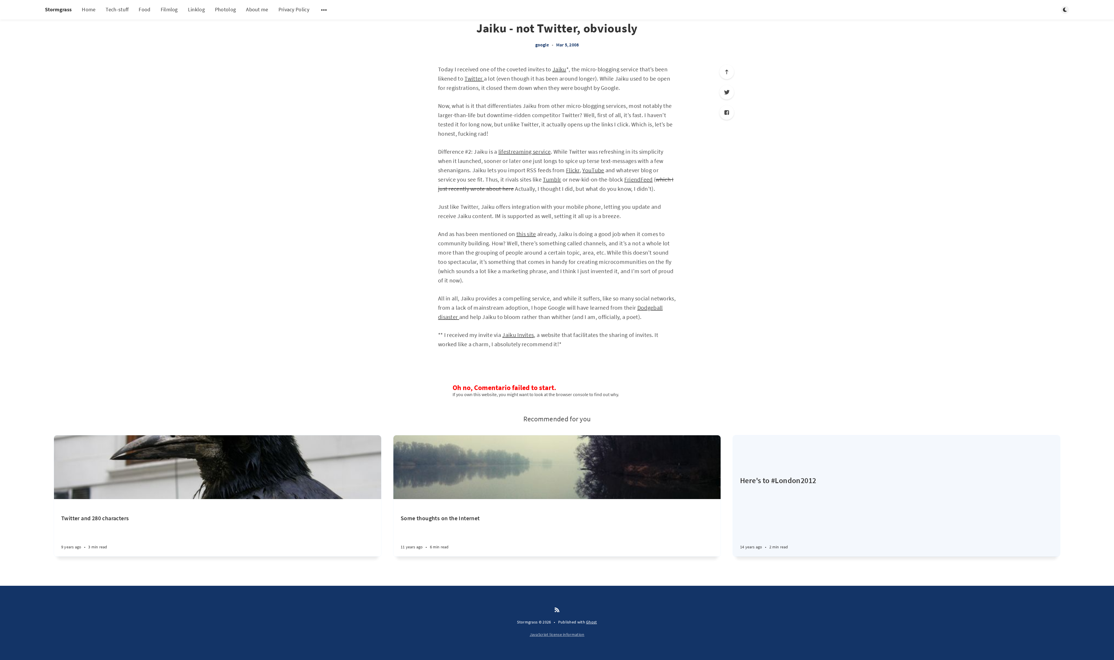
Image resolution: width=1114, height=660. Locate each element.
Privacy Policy (293, 9)
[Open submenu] (324, 9)
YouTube (593, 170)
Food (144, 9)
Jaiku (559, 69)
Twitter (474, 78)
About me (257, 9)
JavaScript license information (557, 634)
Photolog (225, 9)
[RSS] (557, 610)
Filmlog (169, 9)
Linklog (196, 9)
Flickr (573, 170)
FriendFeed (638, 179)
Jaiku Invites (518, 334)
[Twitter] (726, 92)
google (542, 44)
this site (526, 233)
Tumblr (552, 179)
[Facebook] (726, 112)
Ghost (591, 622)
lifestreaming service (524, 151)
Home (88, 9)
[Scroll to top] (726, 72)
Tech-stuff (117, 9)
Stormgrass (58, 9)
